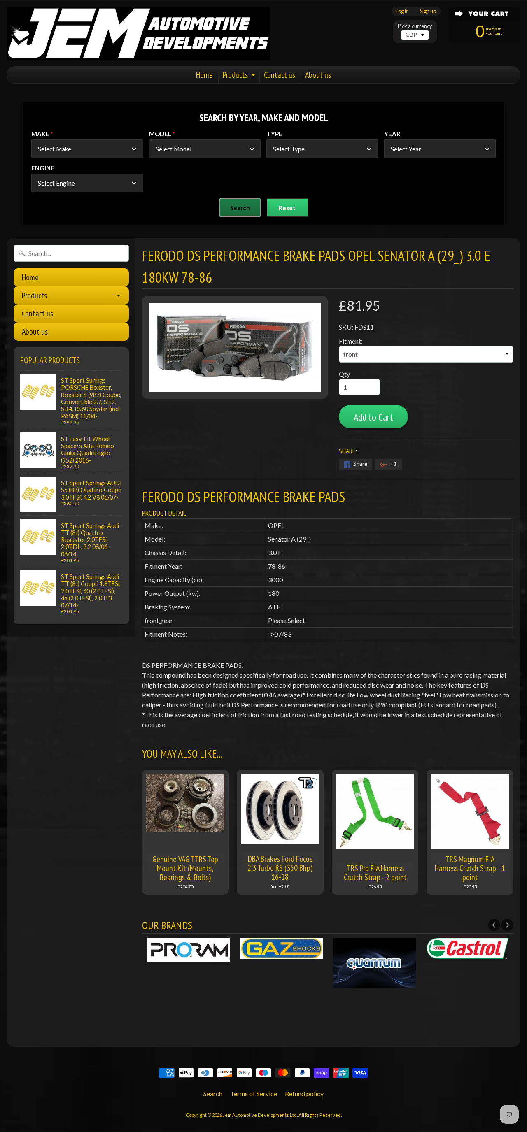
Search (212, 1093)
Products (235, 75)
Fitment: (351, 341)
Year (392, 133)
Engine (42, 168)
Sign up (428, 11)
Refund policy (304, 1093)
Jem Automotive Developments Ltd (260, 1115)
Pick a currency (415, 26)
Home (204, 75)
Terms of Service (253, 1093)
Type (274, 133)
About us (318, 75)
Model (160, 133)
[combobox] (87, 148)
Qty (344, 374)
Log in (402, 11)
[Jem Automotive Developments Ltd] (138, 33)
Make (40, 133)
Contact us (279, 75)
